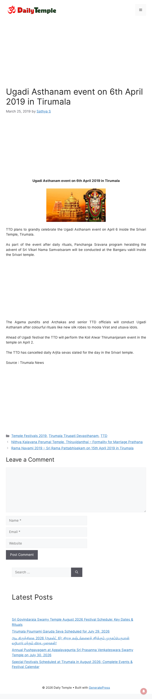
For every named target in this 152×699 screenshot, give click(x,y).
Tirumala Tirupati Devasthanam (74, 436)
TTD (104, 436)
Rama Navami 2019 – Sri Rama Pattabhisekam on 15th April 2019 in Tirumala (72, 448)
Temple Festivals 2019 (29, 436)
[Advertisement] (76, 49)
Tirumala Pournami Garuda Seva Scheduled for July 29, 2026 (61, 631)
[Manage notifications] (144, 691)
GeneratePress (99, 687)
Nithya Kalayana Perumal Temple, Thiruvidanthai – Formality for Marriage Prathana (77, 442)
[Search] (76, 572)
